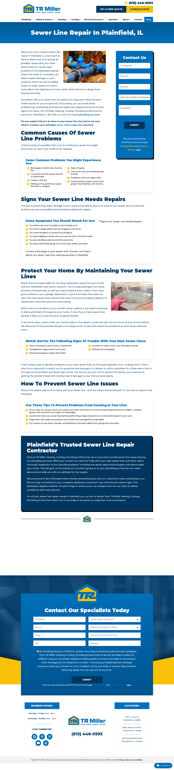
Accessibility (136, 760)
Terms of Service (118, 685)
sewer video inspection (69, 125)
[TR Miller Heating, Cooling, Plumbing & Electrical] (42, 8)
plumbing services (89, 114)
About (126, 19)
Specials (113, 19)
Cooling (75, 19)
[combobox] (134, 97)
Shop (148, 19)
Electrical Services (94, 19)
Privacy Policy (127, 146)
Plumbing (26, 19)
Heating (62, 19)
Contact (138, 19)
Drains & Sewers (44, 19)
